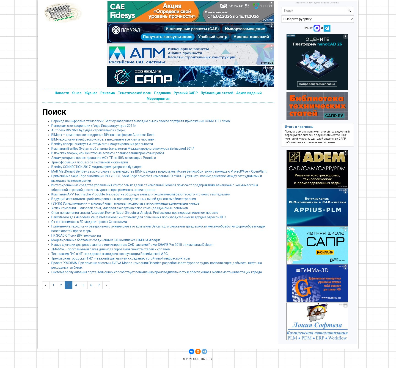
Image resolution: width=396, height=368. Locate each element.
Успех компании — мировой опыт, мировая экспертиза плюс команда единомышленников (119, 208)
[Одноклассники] (198, 351)
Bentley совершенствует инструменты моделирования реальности (102, 144)
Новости (62, 93)
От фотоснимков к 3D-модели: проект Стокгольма (89, 222)
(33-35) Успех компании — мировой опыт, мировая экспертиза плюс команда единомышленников (125, 203)
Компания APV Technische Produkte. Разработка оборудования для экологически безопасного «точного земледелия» (140, 194)
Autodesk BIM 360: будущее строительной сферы (88, 130)
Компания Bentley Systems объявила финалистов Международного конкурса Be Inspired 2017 (122, 148)
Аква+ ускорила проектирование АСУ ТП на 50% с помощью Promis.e (103, 158)
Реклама (107, 93)
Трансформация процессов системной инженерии (89, 162)
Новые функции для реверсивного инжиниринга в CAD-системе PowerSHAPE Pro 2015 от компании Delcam (132, 244)
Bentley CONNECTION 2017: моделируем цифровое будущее (96, 167)
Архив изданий (249, 93)
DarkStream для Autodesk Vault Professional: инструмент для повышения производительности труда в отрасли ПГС (138, 217)
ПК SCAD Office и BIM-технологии (76, 235)
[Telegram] (204, 351)
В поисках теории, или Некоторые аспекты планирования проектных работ (107, 153)
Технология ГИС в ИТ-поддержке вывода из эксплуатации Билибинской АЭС (109, 254)
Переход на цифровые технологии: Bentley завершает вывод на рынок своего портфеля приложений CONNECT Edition (140, 121)
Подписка (162, 93)
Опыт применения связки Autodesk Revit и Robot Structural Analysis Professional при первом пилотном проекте (134, 212)
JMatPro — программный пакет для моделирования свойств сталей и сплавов (110, 249)
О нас (77, 93)
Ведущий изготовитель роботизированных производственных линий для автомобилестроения (123, 199)
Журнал (91, 93)
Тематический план (134, 93)
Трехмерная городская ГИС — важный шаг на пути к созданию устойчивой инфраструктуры (120, 258)
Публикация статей (217, 93)
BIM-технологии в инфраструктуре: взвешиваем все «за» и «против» (102, 139)
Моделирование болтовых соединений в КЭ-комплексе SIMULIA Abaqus (105, 240)
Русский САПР (186, 93)
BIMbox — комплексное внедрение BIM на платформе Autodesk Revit (102, 135)
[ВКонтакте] (191, 351)
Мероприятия (158, 99)
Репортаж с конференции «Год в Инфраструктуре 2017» (93, 125)
